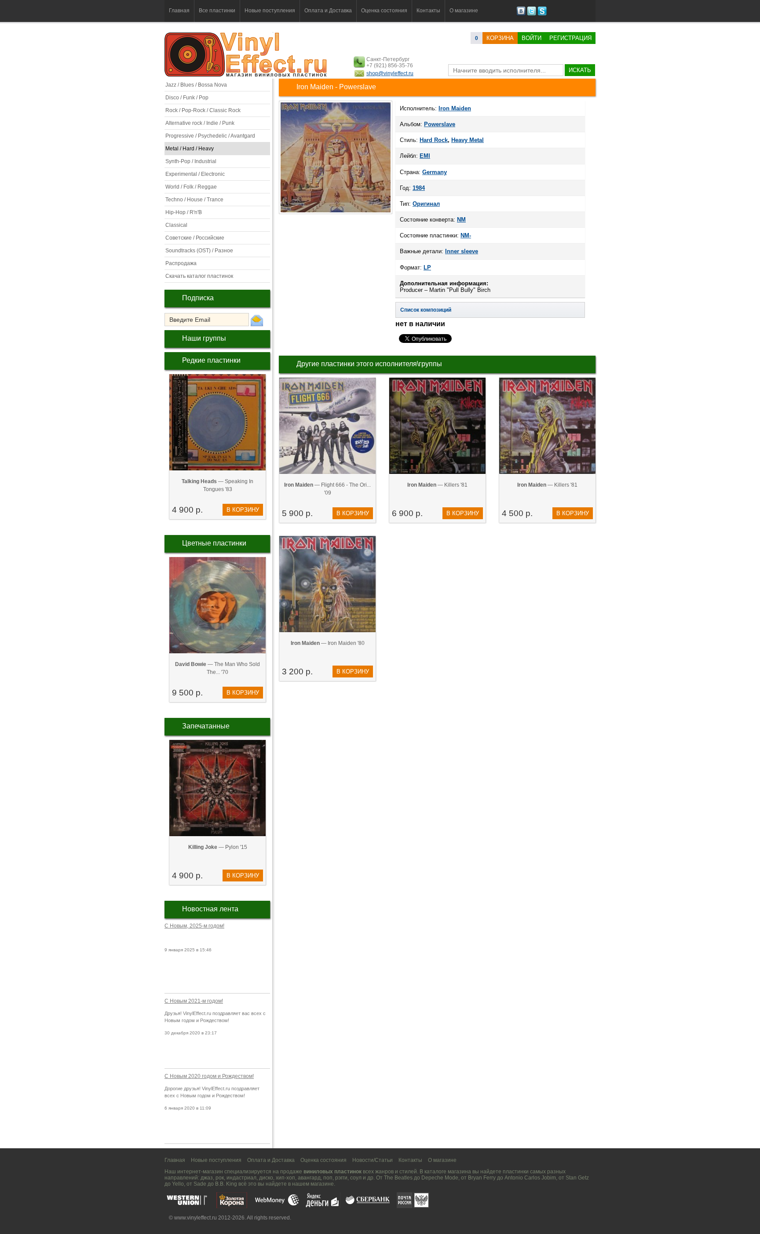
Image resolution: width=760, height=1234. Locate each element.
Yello (178, 1184)
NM (461, 219)
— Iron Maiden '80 (328, 643)
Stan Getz (577, 1178)
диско (266, 1178)
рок (220, 1178)
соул (356, 1178)
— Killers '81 (437, 485)
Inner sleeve (461, 251)
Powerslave (439, 124)
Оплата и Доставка (328, 10)
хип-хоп (285, 1178)
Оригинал (426, 203)
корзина (500, 38)
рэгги (341, 1178)
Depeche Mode (439, 1178)
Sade (200, 1184)
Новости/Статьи (372, 1160)
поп (327, 1178)
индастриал (241, 1178)
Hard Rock (434, 140)
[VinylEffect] (542, 14)
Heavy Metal (467, 140)
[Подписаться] (256, 320)
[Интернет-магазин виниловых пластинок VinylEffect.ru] (246, 75)
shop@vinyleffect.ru (389, 73)
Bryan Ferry (482, 1178)
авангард (309, 1178)
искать (580, 70)
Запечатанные (206, 726)
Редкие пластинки (211, 360)
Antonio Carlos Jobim (530, 1178)
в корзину (243, 509)
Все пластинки (217, 10)
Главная (179, 10)
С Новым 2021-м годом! (193, 1001)
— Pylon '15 (217, 847)
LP (427, 267)
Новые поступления (270, 10)
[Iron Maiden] (335, 213)
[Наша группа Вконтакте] (521, 14)
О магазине (463, 10)
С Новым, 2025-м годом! (194, 926)
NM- (465, 235)
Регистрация (570, 38)
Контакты (428, 10)
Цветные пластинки (214, 543)
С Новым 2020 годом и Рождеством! (209, 1076)
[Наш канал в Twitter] (531, 14)
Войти (531, 38)
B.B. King (226, 1184)
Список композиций (425, 310)
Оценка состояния (384, 10)
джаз (207, 1178)
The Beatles (398, 1178)
